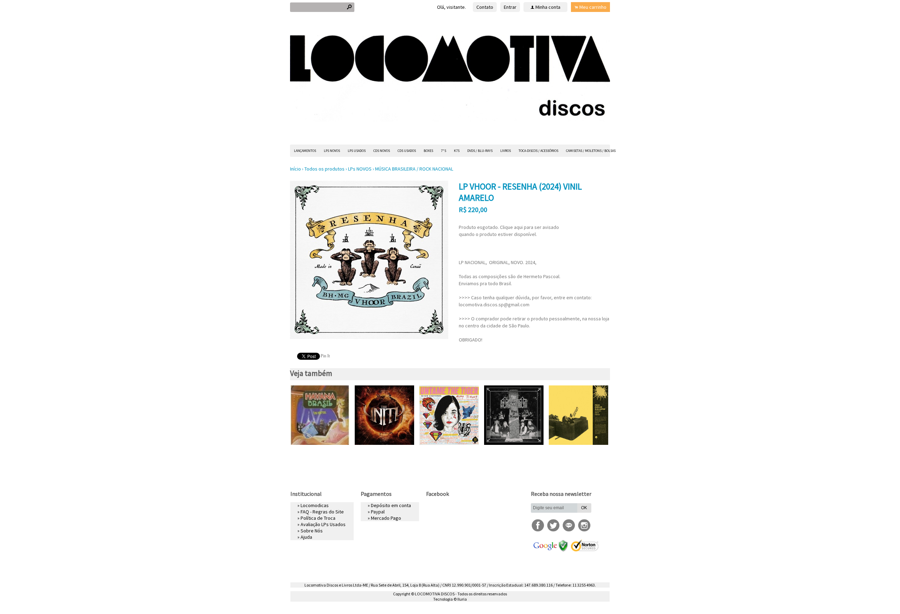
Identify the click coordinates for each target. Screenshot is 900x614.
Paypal (378, 512)
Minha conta (547, 7)
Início (295, 169)
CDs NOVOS (381, 150)
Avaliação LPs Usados (323, 524)
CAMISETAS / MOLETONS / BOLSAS (591, 150)
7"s (443, 150)
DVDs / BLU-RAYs (480, 150)
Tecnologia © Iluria (450, 599)
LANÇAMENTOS (305, 150)
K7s (456, 150)
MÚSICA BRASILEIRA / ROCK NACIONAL (414, 169)
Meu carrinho (592, 7)
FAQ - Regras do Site (322, 512)
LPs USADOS (357, 150)
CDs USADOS (407, 150)
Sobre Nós (312, 530)
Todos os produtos (324, 169)
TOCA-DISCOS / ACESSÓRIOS (538, 150)
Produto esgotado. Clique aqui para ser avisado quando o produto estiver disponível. (509, 230)
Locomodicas (315, 505)
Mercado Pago (386, 518)
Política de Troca (318, 518)
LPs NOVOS (332, 150)
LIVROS (505, 150)
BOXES (428, 150)
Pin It (325, 355)
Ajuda (306, 537)
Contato (484, 7)
